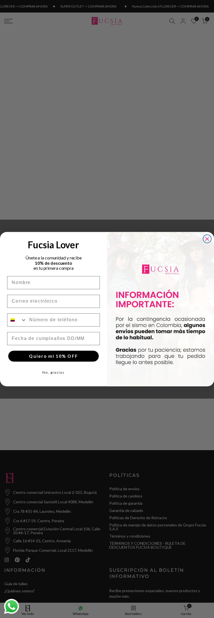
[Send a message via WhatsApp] (11, 606)
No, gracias (53, 372)
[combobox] (17, 319)
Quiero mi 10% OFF (53, 356)
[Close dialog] (207, 239)
